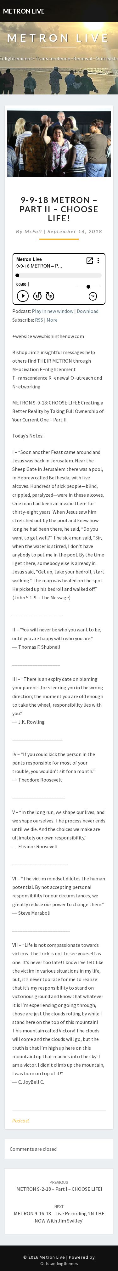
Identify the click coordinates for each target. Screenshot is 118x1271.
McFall (33, 231)
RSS (39, 320)
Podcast (20, 1120)
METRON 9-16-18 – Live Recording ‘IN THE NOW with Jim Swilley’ (59, 1214)
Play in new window (52, 311)
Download (87, 311)
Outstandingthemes (59, 1263)
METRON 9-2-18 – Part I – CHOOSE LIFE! (59, 1185)
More (52, 320)
